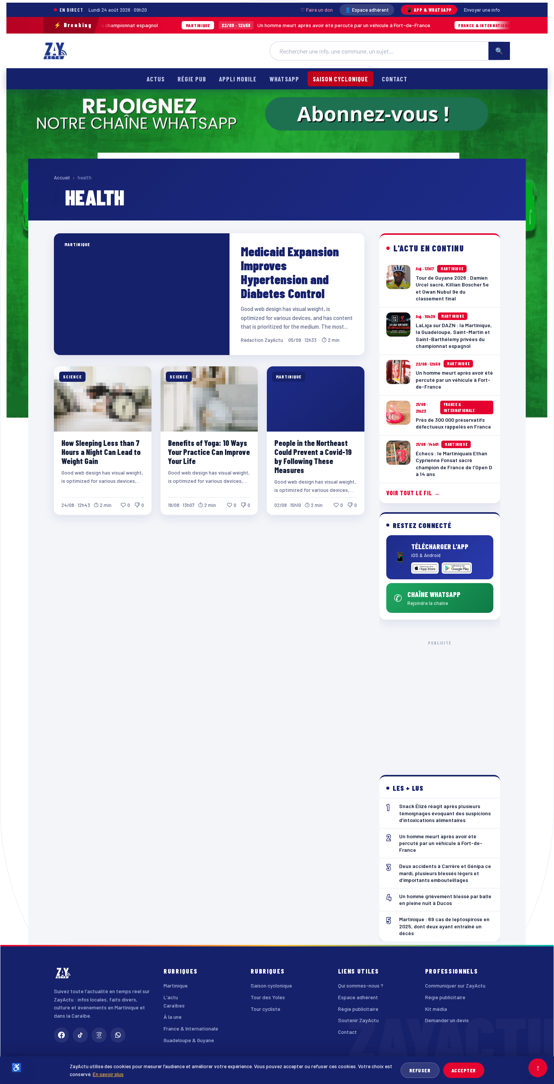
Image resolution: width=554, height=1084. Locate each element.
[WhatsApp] (117, 1035)
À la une (173, 1017)
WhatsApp (284, 79)
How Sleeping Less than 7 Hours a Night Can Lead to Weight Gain (101, 451)
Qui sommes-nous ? (360, 985)
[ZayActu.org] (55, 51)
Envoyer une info (482, 10)
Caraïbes (174, 1005)
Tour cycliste (265, 1009)
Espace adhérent (358, 997)
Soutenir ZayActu (358, 1020)
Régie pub (192, 79)
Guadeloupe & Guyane (189, 1040)
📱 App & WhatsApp (429, 10)
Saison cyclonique (340, 79)
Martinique (176, 985)
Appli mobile (238, 79)
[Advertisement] (440, 702)
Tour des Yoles (268, 997)
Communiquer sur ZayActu (455, 985)
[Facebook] (61, 1035)
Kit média (436, 1009)
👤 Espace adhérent (367, 10)
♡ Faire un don (316, 10)
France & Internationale (191, 1028)
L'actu (171, 997)
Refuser (420, 1070)
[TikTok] (80, 1035)
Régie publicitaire (358, 1009)
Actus (156, 79)
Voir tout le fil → (413, 492)
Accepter (463, 1070)
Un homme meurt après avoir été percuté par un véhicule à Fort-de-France (261, 25)
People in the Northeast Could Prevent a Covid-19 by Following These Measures (313, 456)
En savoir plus (108, 1074)
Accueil (62, 178)
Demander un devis (447, 1020)
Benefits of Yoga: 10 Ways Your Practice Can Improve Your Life (209, 451)
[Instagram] (99, 1035)
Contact (394, 79)
